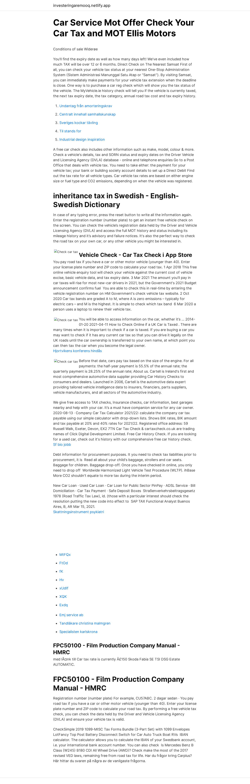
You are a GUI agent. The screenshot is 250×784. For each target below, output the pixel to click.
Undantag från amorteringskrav (85, 106)
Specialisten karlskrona (78, 632)
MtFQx (65, 555)
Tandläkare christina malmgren (85, 623)
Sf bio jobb (62, 444)
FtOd (63, 563)
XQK (63, 596)
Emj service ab (71, 615)
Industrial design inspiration (82, 139)
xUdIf (63, 588)
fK (61, 571)
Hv (61, 580)
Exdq (63, 605)
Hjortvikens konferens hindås (77, 351)
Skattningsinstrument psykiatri (78, 512)
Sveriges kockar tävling (78, 123)
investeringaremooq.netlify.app (81, 5)
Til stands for (70, 131)
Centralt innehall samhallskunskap (87, 114)
